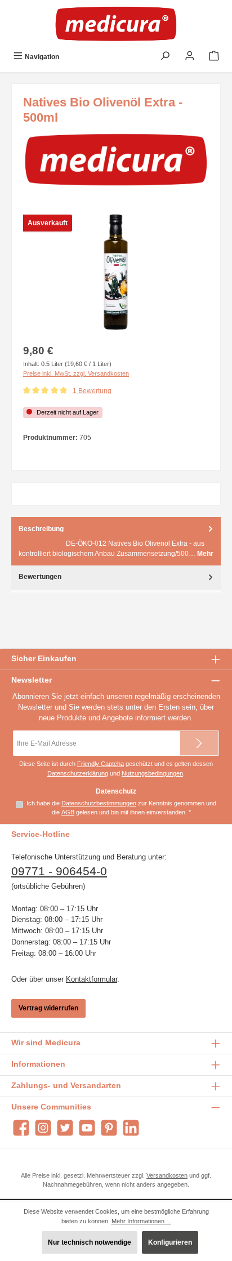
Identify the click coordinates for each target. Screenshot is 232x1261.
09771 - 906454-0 (59, 871)
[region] (116, 272)
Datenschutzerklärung (77, 773)
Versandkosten (167, 1175)
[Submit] (199, 743)
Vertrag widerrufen (48, 1008)
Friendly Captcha (100, 763)
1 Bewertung (92, 391)
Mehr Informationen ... (141, 1221)
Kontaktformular (91, 979)
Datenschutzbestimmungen (98, 803)
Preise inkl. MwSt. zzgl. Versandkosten (76, 373)
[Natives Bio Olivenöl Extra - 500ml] (115, 272)
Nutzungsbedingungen (152, 773)
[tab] (116, 541)
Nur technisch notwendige (89, 1242)
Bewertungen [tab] (40, 577)
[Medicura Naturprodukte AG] (116, 159)
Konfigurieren (170, 1242)
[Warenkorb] (214, 56)
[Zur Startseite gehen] (116, 24)
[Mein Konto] (189, 56)
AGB (67, 812)
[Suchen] (165, 56)
